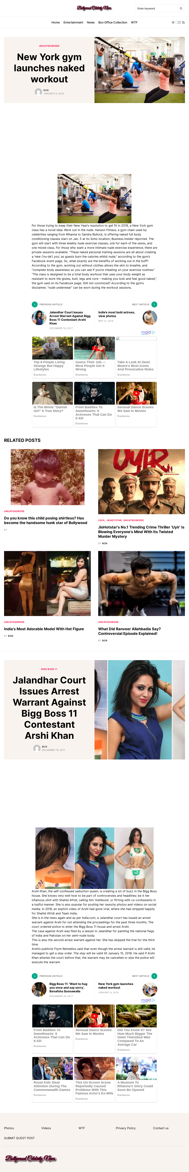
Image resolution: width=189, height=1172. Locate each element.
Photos (9, 1128)
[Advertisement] (94, 136)
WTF (82, 1128)
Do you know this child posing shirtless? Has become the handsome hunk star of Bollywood (45, 520)
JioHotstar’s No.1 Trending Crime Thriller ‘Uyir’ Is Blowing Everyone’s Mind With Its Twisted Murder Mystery (141, 532)
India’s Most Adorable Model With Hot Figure (44, 629)
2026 (101, 520)
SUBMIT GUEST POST (19, 1138)
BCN (46, 90)
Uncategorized (49, 46)
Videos (46, 1128)
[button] (178, 22)
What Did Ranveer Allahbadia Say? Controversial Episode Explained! (129, 631)
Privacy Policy (126, 1128)
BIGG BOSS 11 (49, 669)
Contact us (161, 1128)
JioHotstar (114, 520)
